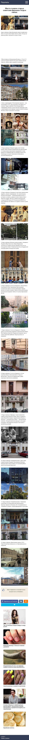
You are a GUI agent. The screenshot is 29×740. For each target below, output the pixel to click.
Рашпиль (5, 2)
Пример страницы (5, 738)
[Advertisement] (14, 47)
